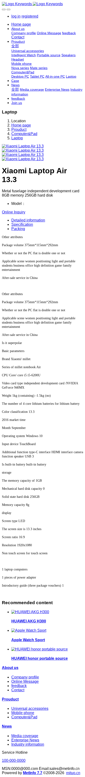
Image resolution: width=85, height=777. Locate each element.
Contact (17, 690)
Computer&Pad (24, 134)
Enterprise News (25, 740)
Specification (22, 224)
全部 (15, 46)
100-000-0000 (14, 760)
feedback (19, 686)
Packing (18, 229)
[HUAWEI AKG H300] (30, 612)
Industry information (27, 744)
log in (16, 16)
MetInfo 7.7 (32, 773)
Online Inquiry (13, 212)
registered (29, 16)
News (7, 726)
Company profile (25, 677)
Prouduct (18, 129)
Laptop (17, 138)
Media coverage (24, 736)
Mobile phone (22, 713)
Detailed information (28, 220)
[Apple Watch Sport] (28, 630)
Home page (21, 24)
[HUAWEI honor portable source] (39, 649)
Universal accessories (29, 708)
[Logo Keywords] (42, 4)
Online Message (25, 681)
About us (10, 668)
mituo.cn (73, 773)
